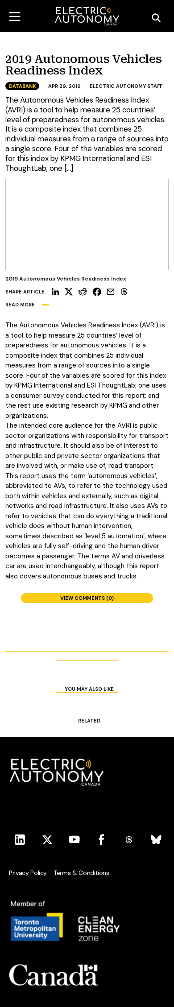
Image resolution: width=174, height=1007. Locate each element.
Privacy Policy (28, 873)
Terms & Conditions (81, 873)
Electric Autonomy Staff (126, 86)
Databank (22, 86)
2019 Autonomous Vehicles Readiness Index (83, 65)
